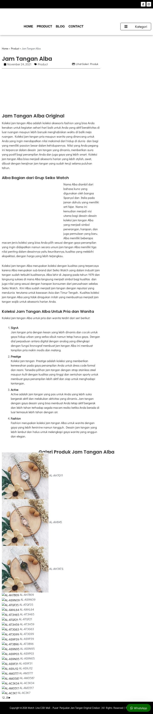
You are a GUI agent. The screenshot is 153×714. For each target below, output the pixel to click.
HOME (28, 26)
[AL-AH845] (25, 522)
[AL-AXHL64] (11, 609)
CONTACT (75, 26)
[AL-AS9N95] (11, 649)
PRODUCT (44, 26)
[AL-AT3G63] (11, 629)
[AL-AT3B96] (11, 644)
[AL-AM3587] (11, 678)
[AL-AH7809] (11, 595)
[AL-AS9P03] (11, 653)
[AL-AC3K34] (11, 683)
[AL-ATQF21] (10, 619)
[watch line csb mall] (76, 15)
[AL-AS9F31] (10, 663)
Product (15, 48)
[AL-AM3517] (11, 688)
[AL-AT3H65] (11, 614)
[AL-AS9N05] (11, 658)
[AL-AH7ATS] (25, 569)
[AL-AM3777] (10, 673)
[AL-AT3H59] (11, 624)
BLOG (60, 26)
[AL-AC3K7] (10, 693)
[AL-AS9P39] (11, 639)
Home (5, 48)
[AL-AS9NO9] (11, 599)
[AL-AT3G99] (11, 634)
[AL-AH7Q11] (25, 475)
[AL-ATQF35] (10, 604)
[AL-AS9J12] (10, 668)
